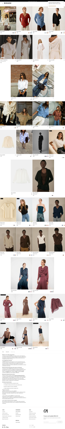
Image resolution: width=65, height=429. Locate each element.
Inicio (3, 351)
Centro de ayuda (4, 413)
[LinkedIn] (7, 427)
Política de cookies (32, 414)
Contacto (3, 411)
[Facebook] (4, 427)
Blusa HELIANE (13, 290)
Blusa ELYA (19, 126)
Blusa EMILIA (2, 347)
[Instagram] (2, 427)
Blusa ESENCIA (35, 192)
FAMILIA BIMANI (18, 411)
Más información (52, 6)
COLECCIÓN (7, 351)
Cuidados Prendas (5, 417)
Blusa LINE (51, 222)
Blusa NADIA (13, 192)
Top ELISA (35, 222)
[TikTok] (6, 427)
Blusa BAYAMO (35, 252)
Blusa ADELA (35, 347)
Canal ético (31, 411)
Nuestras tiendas (18, 414)
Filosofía (17, 413)
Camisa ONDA (35, 126)
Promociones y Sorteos (32, 417)
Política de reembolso (32, 416)
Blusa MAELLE (3, 126)
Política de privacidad (32, 413)
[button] (3, 3)
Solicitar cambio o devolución (6, 416)
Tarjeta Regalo (18, 422)
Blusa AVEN (2, 31)
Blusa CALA (2, 222)
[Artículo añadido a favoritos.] (15, 31)
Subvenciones (18, 416)
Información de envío (5, 414)
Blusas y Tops (13, 351)
